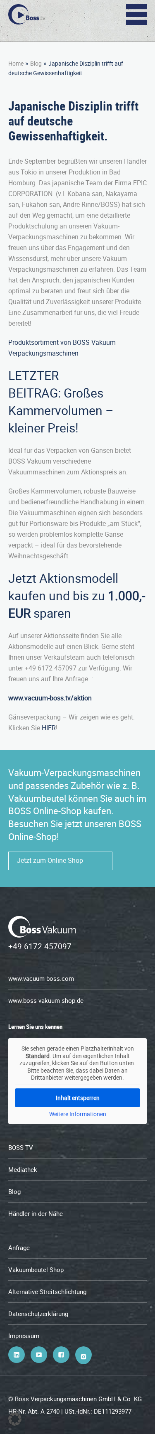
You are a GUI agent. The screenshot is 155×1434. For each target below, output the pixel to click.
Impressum (23, 1335)
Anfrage (19, 1247)
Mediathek (22, 1169)
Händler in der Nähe (35, 1213)
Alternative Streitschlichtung (47, 1291)
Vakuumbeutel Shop (36, 1269)
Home (16, 63)
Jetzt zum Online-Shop (50, 860)
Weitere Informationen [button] (77, 1114)
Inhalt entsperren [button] (78, 1098)
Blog (36, 63)
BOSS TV (20, 1147)
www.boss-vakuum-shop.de (45, 1000)
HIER (49, 727)
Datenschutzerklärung (38, 1313)
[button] (15, 1419)
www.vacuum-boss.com (41, 978)
